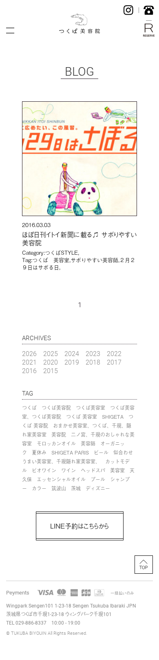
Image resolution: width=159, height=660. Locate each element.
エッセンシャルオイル (61, 479)
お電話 (149, 10)
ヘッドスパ (93, 470)
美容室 (117, 470)
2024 (71, 353)
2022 (114, 353)
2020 (50, 362)
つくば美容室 (90, 407)
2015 (50, 370)
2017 (114, 362)
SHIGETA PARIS (70, 452)
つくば (29, 407)
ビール (101, 452)
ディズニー (98, 488)
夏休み (39, 452)
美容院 (58, 434)
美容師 (88, 443)
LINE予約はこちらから (79, 526)
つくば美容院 (56, 407)
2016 (29, 370)
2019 (71, 362)
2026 (29, 353)
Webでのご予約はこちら (149, 30)
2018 (93, 362)
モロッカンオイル (56, 443)
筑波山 (58, 488)
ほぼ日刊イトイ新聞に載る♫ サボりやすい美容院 (79, 238)
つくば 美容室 (50, 260)
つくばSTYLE (61, 252)
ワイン (68, 470)
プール (98, 479)
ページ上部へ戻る (144, 564)
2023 (93, 353)
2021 (29, 362)
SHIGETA (113, 416)
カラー (39, 488)
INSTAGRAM (128, 10)
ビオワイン (44, 470)
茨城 (76, 488)
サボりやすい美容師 (94, 260)
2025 (50, 353)
